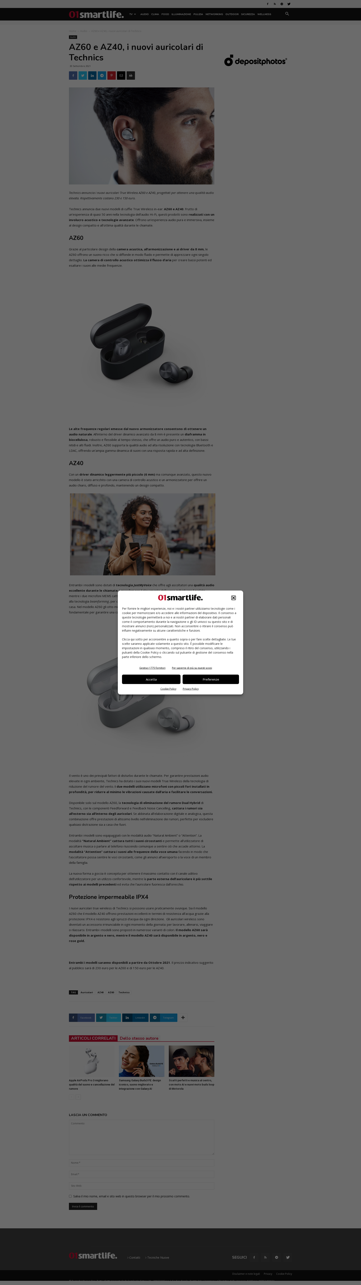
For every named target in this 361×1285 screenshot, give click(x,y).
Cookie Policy (168, 688)
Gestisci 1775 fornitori (152, 667)
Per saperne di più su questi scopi (192, 667)
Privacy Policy (191, 688)
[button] (233, 598)
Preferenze (211, 679)
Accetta (151, 679)
